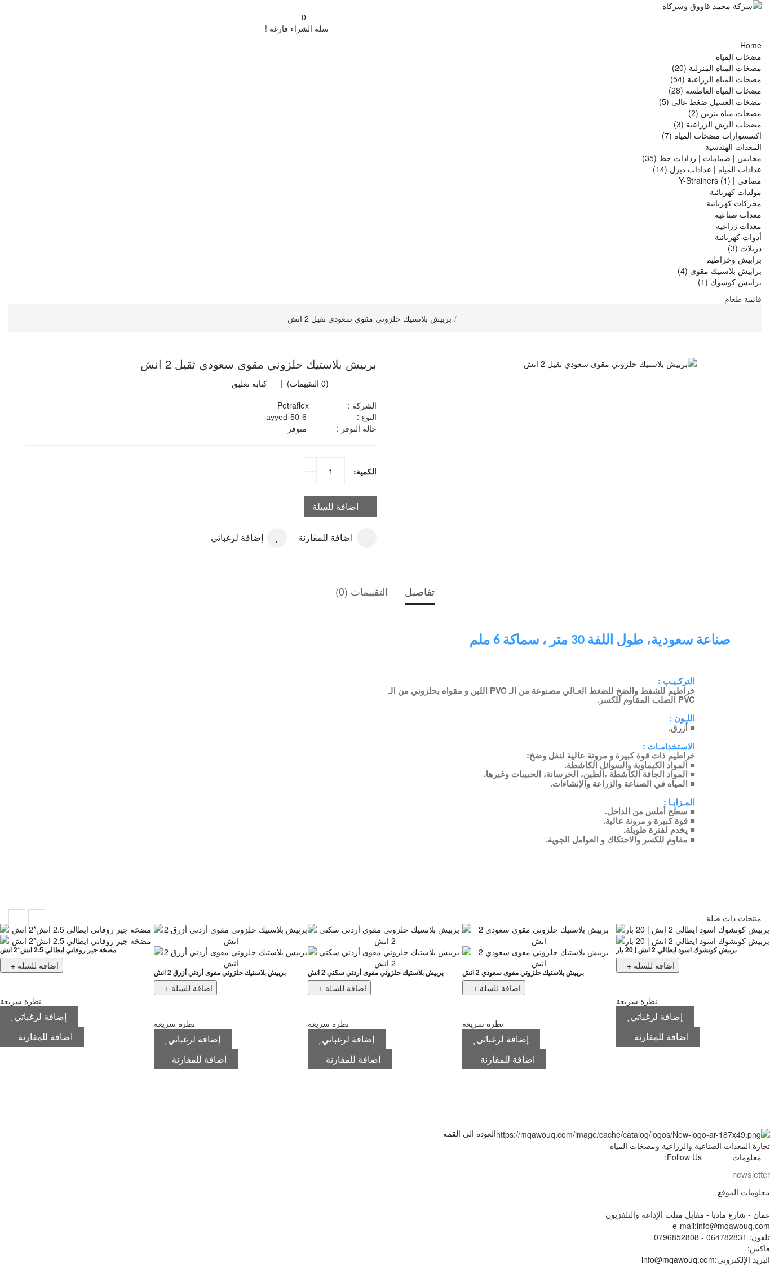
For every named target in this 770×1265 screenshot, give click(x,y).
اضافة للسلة (335, 506)
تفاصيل (420, 591)
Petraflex (293, 405)
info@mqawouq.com (678, 1259)
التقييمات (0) (361, 591)
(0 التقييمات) (307, 383)
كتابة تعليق (249, 383)
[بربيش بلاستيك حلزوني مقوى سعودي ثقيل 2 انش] (569, 363)
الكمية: (365, 471)
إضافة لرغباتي (237, 537)
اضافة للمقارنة (325, 537)
